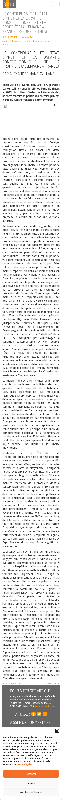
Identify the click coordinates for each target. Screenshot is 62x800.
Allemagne (21, 41)
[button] (57, 731)
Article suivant (49, 683)
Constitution (33, 41)
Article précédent (13, 683)
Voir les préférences (31, 792)
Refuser (31, 783)
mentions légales (24, 764)
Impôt (5, 44)
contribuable (46, 41)
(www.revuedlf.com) (44, 706)
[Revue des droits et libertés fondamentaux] (8, 4)
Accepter (31, 773)
